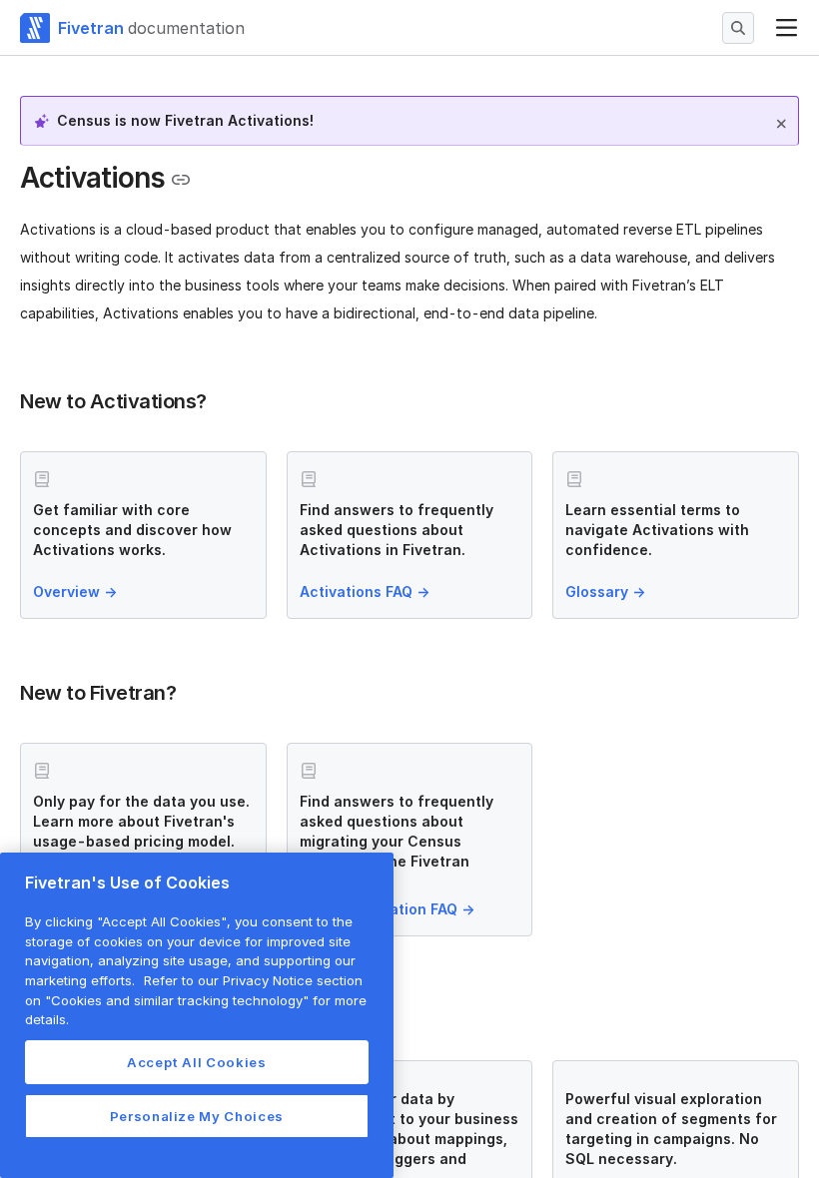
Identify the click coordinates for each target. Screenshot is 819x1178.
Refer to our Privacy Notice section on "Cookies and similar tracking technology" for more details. (196, 999)
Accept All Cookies (197, 1062)
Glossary (605, 591)
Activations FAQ (364, 591)
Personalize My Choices (197, 1116)
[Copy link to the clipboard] (181, 180)
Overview (75, 591)
